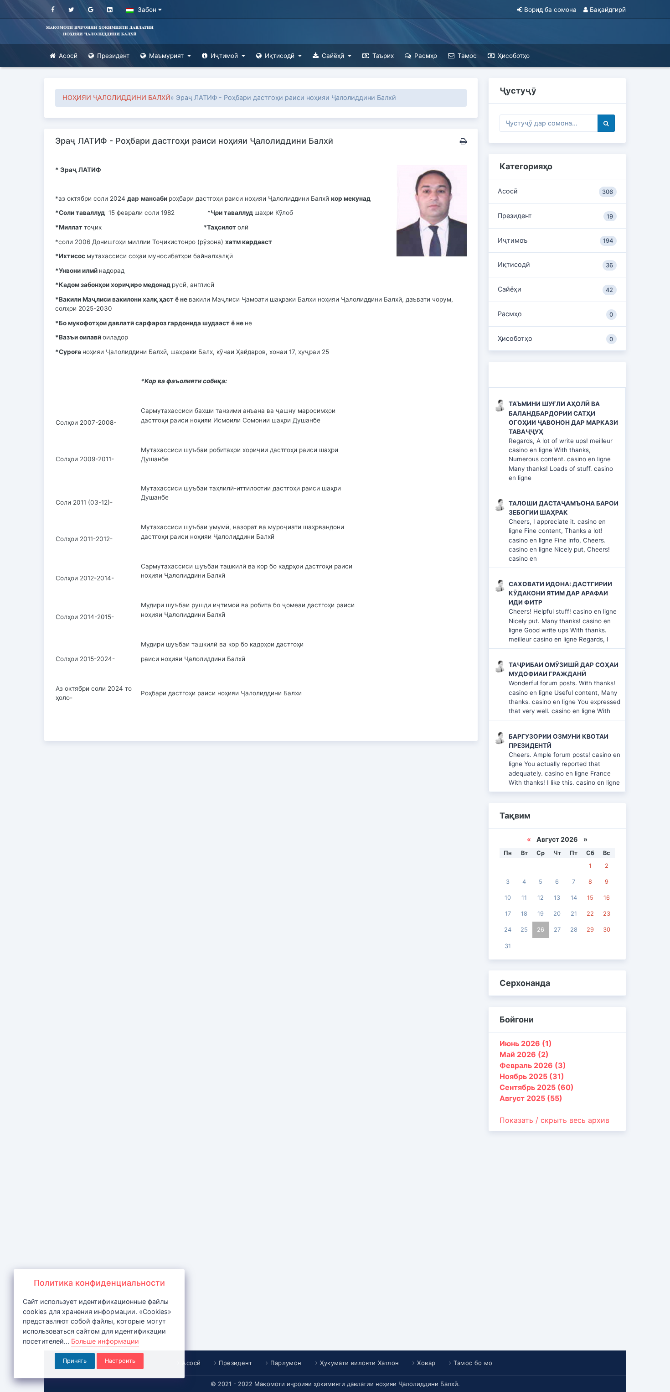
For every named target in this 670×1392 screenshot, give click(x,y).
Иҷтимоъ (555, 240)
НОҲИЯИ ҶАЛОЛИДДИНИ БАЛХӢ (116, 97)
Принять (75, 1360)
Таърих (383, 55)
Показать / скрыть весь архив (554, 1120)
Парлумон (286, 1362)
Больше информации (105, 1341)
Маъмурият (166, 55)
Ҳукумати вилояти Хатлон (359, 1362)
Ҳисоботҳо (514, 55)
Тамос (467, 55)
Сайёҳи (555, 289)
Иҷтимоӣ (224, 55)
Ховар (426, 1362)
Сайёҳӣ (333, 55)
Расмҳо (425, 55)
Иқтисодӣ (279, 55)
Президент (113, 55)
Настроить (120, 1360)
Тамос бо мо (473, 1362)
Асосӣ (68, 55)
